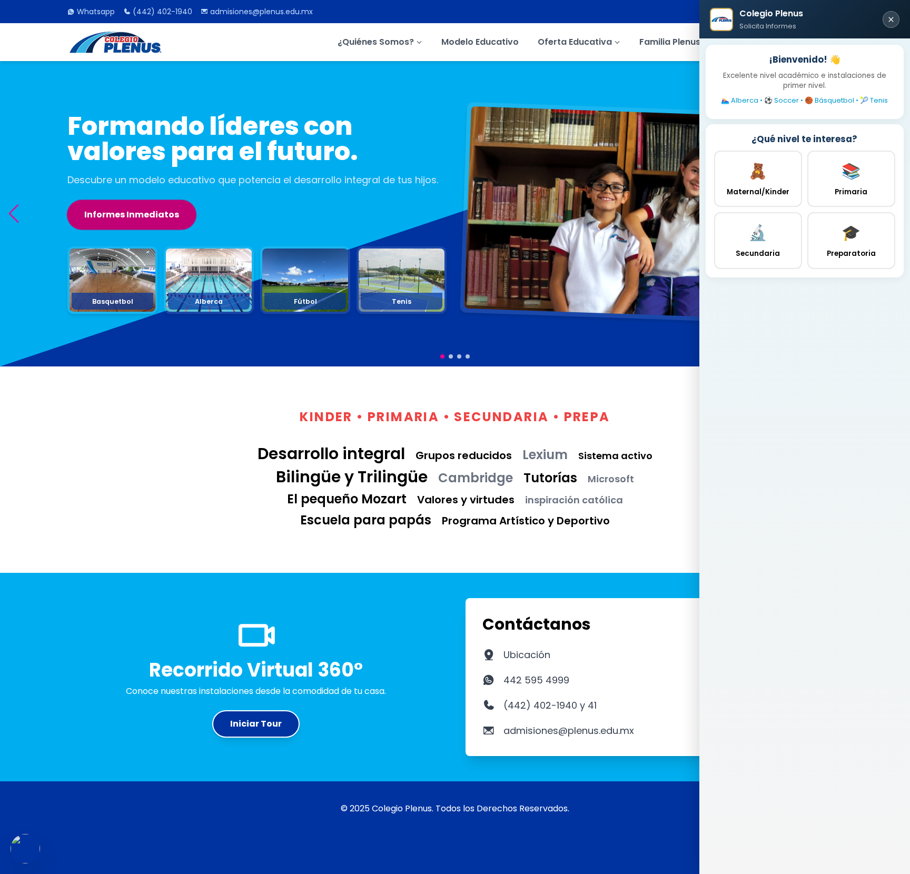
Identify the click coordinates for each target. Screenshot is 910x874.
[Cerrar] (891, 19)
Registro (103, 243)
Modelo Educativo (480, 42)
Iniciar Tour (256, 724)
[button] (13, 213)
